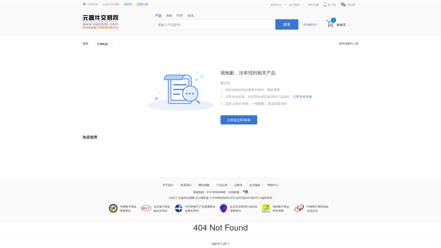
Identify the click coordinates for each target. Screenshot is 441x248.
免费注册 (142, 4)
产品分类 (221, 185)
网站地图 (313, 4)
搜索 (287, 24)
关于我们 (168, 185)
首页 (85, 43)
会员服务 (294, 4)
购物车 (343, 24)
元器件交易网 (111, 4)
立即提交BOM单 (239, 120)
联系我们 (186, 185)
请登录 (128, 4)
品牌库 (238, 185)
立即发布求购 (302, 97)
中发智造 (92, 4)
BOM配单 (310, 24)
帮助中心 (272, 185)
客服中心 (276, 4)
